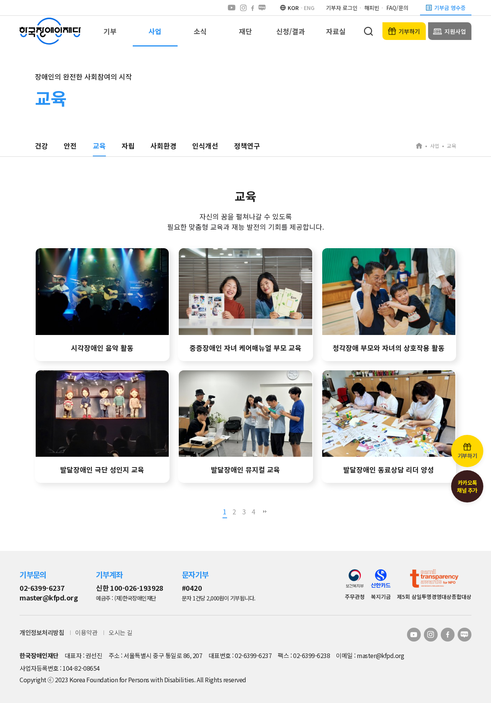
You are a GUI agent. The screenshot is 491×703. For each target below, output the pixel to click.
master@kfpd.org (48, 597)
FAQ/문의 (397, 8)
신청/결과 (290, 31)
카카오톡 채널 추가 (467, 486)
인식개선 (205, 146)
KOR (293, 8)
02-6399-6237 (42, 588)
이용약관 (86, 632)
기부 (110, 31)
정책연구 (247, 146)
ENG (309, 8)
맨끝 (264, 511)
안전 (70, 146)
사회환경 (163, 146)
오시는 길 (120, 632)
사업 (154, 31)
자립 (128, 146)
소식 (200, 31)
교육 (99, 146)
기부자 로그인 (342, 8)
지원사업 (455, 31)
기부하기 (409, 31)
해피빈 (371, 8)
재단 (245, 31)
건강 (41, 146)
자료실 (336, 31)
